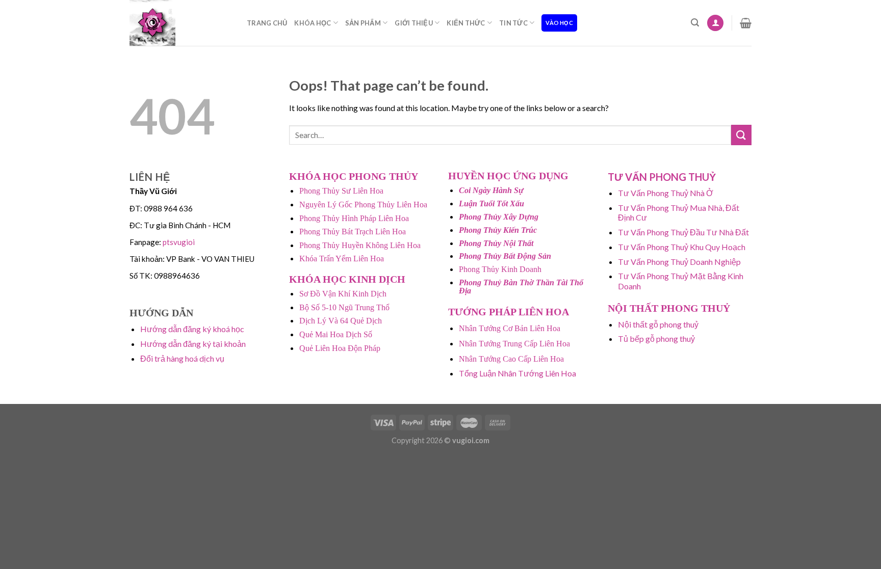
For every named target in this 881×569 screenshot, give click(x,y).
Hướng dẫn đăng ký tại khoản (193, 343)
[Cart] (746, 23)
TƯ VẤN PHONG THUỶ (662, 177)
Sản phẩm (363, 23)
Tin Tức (513, 23)
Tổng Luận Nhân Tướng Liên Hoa (517, 373)
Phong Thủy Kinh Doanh (500, 269)
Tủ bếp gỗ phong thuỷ (656, 338)
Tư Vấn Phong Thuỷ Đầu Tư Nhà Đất (683, 232)
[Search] (695, 23)
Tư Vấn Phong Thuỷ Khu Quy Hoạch (681, 247)
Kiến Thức (466, 23)
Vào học (559, 22)
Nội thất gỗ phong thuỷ (658, 324)
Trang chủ (267, 23)
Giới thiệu (414, 23)
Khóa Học (312, 23)
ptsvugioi (179, 242)
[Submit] (741, 135)
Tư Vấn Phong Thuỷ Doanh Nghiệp (679, 261)
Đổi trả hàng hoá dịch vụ (182, 358)
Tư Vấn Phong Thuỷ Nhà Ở (665, 193)
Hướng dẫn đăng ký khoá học (192, 329)
